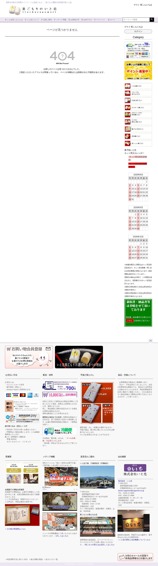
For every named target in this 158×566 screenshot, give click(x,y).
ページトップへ (151, 341)
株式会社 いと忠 (125, 481)
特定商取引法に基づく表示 (17, 559)
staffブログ (87, 20)
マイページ (100, 20)
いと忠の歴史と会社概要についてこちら (134, 540)
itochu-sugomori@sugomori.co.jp (131, 491)
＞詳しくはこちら (61, 536)
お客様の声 (75, 20)
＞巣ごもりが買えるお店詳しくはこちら (99, 545)
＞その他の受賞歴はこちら (15, 529)
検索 (152, 20)
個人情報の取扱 (37, 559)
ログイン (138, 31)
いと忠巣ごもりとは (15, 20)
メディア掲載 (61, 20)
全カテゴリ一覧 (52, 559)
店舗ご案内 (47, 20)
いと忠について (33, 20)
